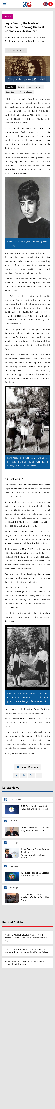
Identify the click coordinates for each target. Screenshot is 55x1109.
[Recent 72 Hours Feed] (45, 4)
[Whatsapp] (23, 775)
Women (8, 16)
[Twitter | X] (31, 775)
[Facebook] (39, 775)
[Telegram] (16, 775)
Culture (21, 87)
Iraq (29, 87)
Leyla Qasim (11, 92)
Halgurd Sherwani (29, 767)
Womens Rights (26, 92)
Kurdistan (10, 87)
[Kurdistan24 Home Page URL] (27, 4)
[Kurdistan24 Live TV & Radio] (50, 4)
